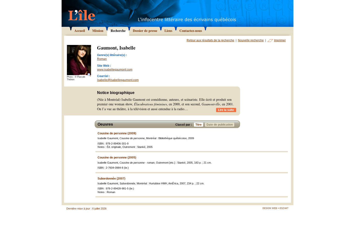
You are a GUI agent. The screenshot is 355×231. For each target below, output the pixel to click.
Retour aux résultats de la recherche (210, 40)
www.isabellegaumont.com (114, 69)
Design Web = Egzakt (276, 208)
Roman (102, 59)
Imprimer (280, 40)
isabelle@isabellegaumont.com (118, 80)
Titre (198, 124)
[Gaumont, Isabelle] (79, 60)
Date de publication (219, 124)
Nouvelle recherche (251, 40)
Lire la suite (226, 110)
